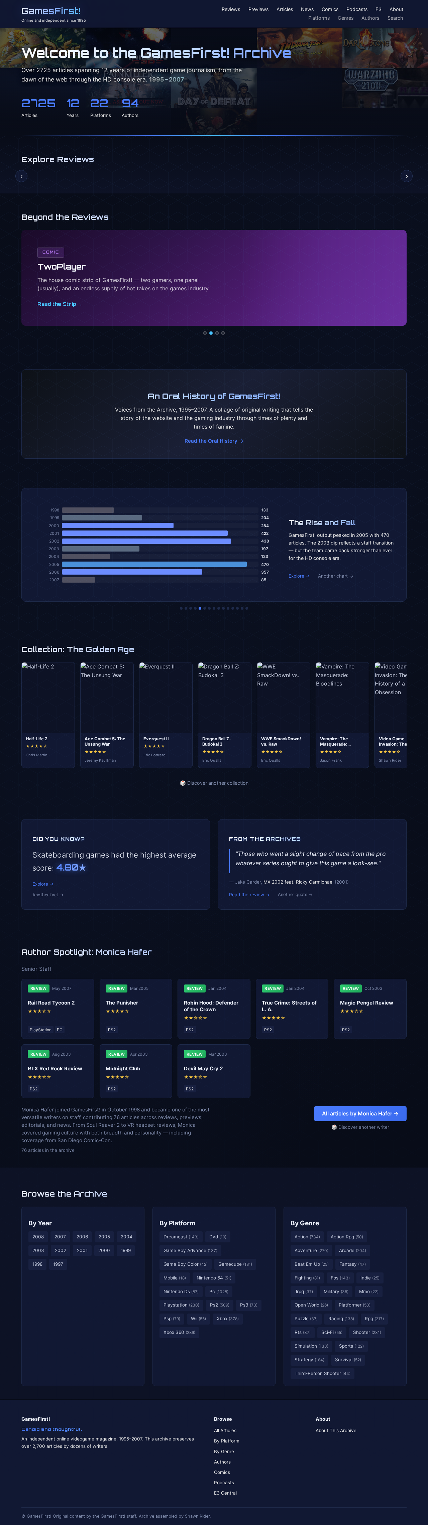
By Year (40, 1223)
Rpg (374, 1318)
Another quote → (295, 894)
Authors (370, 18)
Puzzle (306, 1318)
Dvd (217, 1236)
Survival (348, 1359)
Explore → (299, 576)
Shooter (367, 1332)
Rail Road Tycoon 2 (51, 1003)
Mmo (369, 1291)
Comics (330, 9)
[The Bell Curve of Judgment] (195, 608)
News (307, 9)
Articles (285, 9)
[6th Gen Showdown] (209, 608)
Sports (351, 1346)
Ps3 (248, 1305)
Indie (370, 1277)
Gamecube (235, 1264)
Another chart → (335, 576)
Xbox (228, 1318)
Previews (258, 9)
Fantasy (352, 1264)
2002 (60, 1250)
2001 (82, 1250)
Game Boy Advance (190, 1250)
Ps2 (219, 1305)
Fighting (307, 1277)
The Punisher (122, 1003)
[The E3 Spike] (232, 608)
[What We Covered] (204, 608)
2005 (104, 1236)
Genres (346, 18)
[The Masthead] (214, 608)
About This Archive (336, 1430)
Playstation (181, 1305)
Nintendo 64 (214, 1277)
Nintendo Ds (181, 1291)
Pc (218, 1291)
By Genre (305, 1223)
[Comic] (211, 333)
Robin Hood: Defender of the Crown (211, 1006)
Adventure (311, 1250)
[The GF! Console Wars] (181, 608)
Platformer (354, 1305)
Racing (341, 1318)
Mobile (175, 1277)
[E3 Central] (223, 333)
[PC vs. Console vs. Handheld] (246, 608)
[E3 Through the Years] (223, 608)
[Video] (217, 333)
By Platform (177, 1223)
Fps (340, 1277)
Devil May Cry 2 (203, 1068)
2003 (38, 1250)
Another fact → (48, 894)
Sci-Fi (331, 1332)
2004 (126, 1236)
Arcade (352, 1250)
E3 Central (225, 1493)
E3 (379, 9)
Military (336, 1291)
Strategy (309, 1359)
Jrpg (304, 1291)
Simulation (311, 1346)
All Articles (225, 1430)
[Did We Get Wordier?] (228, 608)
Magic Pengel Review (366, 1003)
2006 (82, 1236)
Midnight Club (123, 1068)
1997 (58, 1264)
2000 (104, 1250)
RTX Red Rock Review (55, 1068)
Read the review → (249, 894)
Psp (172, 1318)
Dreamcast (181, 1236)
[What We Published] (242, 608)
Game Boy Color (186, 1264)
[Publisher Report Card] (190, 608)
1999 (126, 1250)
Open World (311, 1305)
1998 (37, 1264)
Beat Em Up (312, 1264)
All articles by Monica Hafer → (360, 1113)
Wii (198, 1318)
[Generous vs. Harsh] (218, 608)
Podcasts (357, 9)
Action (307, 1236)
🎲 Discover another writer (360, 1127)
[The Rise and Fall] (200, 608)
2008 (38, 1236)
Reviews (231, 9)
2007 (60, 1236)
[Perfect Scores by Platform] (237, 608)
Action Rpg (347, 1236)
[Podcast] (205, 333)
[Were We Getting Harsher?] (186, 608)
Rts (303, 1332)
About (396, 9)
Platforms (319, 18)
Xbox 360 (179, 1332)
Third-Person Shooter (322, 1373)
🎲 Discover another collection (214, 783)
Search (395, 18)
